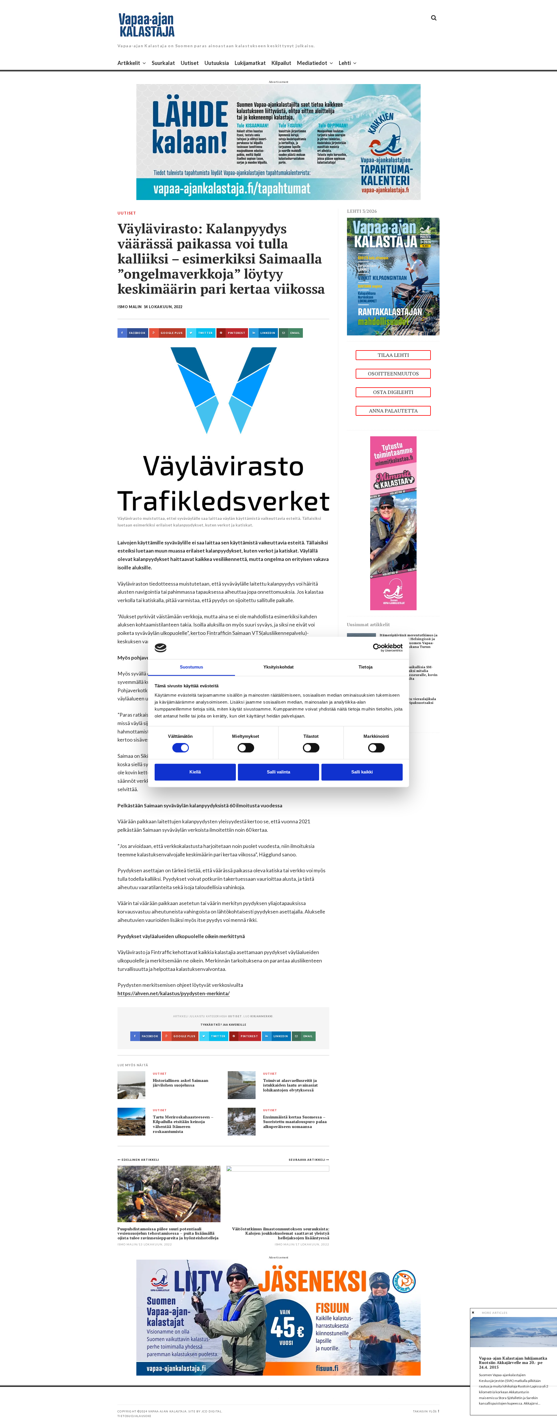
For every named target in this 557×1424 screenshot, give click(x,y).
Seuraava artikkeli (307, 1159)
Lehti (345, 63)
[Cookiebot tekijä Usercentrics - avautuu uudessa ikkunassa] (377, 648)
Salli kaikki (362, 771)
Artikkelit (128, 63)
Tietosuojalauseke (134, 1416)
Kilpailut (281, 63)
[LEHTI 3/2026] (393, 276)
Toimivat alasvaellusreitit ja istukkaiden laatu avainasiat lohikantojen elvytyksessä (290, 1085)
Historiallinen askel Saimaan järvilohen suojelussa (180, 1083)
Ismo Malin (129, 307)
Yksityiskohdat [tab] (278, 666)
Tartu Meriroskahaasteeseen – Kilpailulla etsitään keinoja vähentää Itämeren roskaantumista (183, 1124)
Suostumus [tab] (191, 666)
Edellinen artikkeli (140, 1159)
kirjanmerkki (261, 1016)
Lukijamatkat (250, 63)
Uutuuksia (217, 63)
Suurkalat (163, 63)
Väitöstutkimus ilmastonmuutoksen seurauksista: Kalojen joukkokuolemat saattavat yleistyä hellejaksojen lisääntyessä (280, 1233)
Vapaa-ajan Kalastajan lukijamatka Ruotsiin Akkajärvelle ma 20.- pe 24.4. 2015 (513, 1362)
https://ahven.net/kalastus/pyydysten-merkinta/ (173, 993)
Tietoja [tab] (365, 666)
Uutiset (190, 63)
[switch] (246, 748)
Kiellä (195, 771)
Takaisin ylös (425, 1411)
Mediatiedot (312, 63)
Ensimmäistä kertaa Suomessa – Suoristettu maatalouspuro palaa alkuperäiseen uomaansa (295, 1121)
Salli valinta (278, 771)
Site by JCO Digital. (206, 1411)
